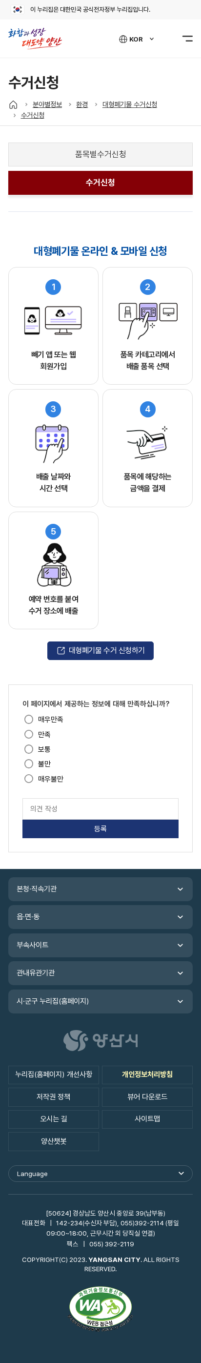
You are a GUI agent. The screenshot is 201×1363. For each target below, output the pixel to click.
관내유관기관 (36, 973)
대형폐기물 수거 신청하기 (107, 650)
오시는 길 (53, 1119)
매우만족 (50, 719)
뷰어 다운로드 (147, 1097)
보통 (44, 749)
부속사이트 (32, 945)
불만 (44, 764)
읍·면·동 (28, 916)
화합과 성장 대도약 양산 (39, 38)
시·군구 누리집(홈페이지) (53, 1001)
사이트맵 (147, 1119)
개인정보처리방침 (147, 1074)
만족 (44, 734)
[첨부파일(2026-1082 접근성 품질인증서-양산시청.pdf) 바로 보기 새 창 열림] (100, 1310)
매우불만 (50, 779)
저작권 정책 (53, 1097)
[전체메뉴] (182, 38)
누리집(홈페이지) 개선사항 (53, 1074)
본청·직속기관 (37, 889)
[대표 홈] (13, 104)
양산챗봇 (53, 1141)
